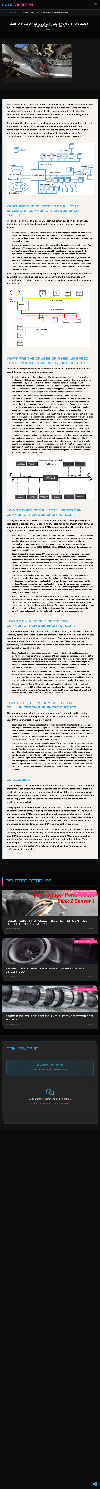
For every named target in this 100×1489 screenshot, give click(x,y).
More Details (50, 29)
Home (4, 12)
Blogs (12, 12)
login (43, 1069)
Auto (17, 4)
